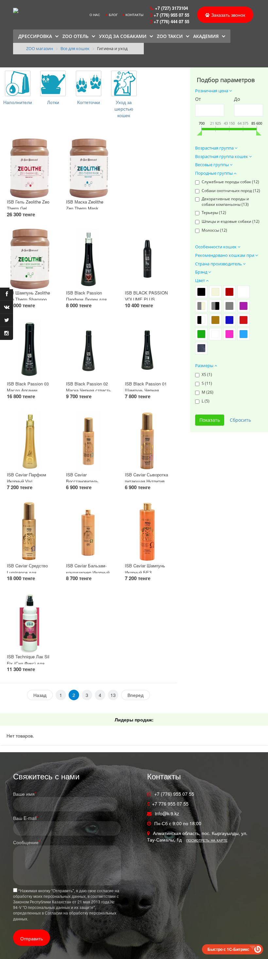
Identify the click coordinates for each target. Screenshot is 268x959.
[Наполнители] (17, 83)
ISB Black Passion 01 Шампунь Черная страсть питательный (146, 390)
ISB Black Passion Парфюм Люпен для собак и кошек (86, 299)
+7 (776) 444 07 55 (172, 21)
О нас (95, 14)
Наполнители (17, 102)
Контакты (134, 14)
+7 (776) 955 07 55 (171, 15)
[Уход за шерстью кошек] (124, 83)
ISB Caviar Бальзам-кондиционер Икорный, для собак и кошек (88, 572)
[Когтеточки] (88, 83)
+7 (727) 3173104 (171, 8)
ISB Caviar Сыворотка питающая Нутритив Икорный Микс (146, 481)
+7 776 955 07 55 (170, 803)
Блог (113, 14)
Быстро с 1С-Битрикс (228, 949)
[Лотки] (53, 83)
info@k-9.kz (167, 813)
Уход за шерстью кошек (123, 108)
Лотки (53, 102)
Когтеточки (88, 102)
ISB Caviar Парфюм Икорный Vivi (26, 478)
